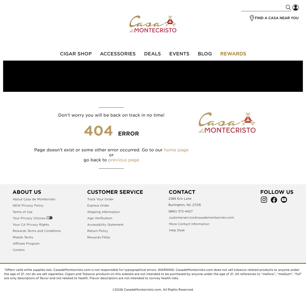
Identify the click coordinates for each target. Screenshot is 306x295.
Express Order (98, 205)
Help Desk (177, 230)
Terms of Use (22, 212)
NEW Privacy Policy (28, 205)
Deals (152, 53)
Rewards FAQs (98, 237)
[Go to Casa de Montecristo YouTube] (284, 201)
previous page (123, 159)
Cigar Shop (76, 53)
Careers (19, 249)
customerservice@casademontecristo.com (201, 217)
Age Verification (99, 218)
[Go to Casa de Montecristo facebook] (274, 201)
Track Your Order (100, 199)
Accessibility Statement (105, 224)
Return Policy (97, 231)
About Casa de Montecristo (34, 199)
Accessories (118, 53)
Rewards (233, 53)
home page (176, 149)
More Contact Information (189, 224)
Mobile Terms (23, 237)
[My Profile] (295, 7)
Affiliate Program (26, 243)
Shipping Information (103, 212)
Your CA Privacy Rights (31, 224)
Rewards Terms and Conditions (37, 231)
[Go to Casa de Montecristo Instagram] (264, 201)
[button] (252, 18)
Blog (205, 53)
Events (179, 53)
